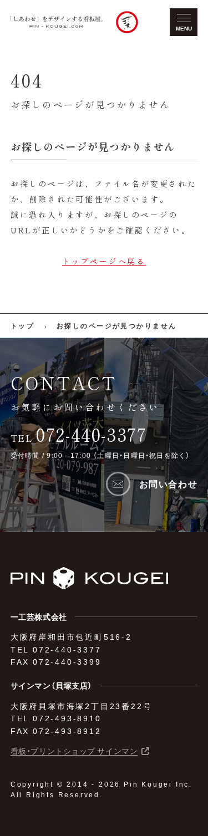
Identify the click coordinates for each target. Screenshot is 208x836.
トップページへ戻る (104, 261)
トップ (22, 325)
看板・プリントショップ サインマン (74, 751)
